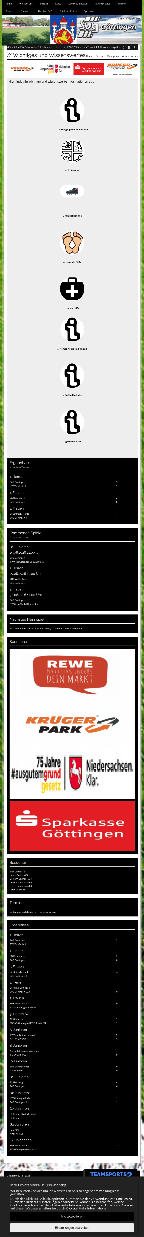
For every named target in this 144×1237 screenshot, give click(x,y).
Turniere (121, 3)
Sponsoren (89, 11)
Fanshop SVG (45, 11)
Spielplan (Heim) (68, 11)
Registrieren (133, 18)
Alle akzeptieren (72, 1216)
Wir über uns (26, 3)
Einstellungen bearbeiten (72, 1228)
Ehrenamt (26, 11)
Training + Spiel (102, 3)
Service (9, 11)
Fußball (44, 3)
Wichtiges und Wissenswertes (122, 56)
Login (121, 18)
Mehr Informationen (93, 1208)
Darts (58, 3)
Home (8, 3)
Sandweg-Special (77, 3)
